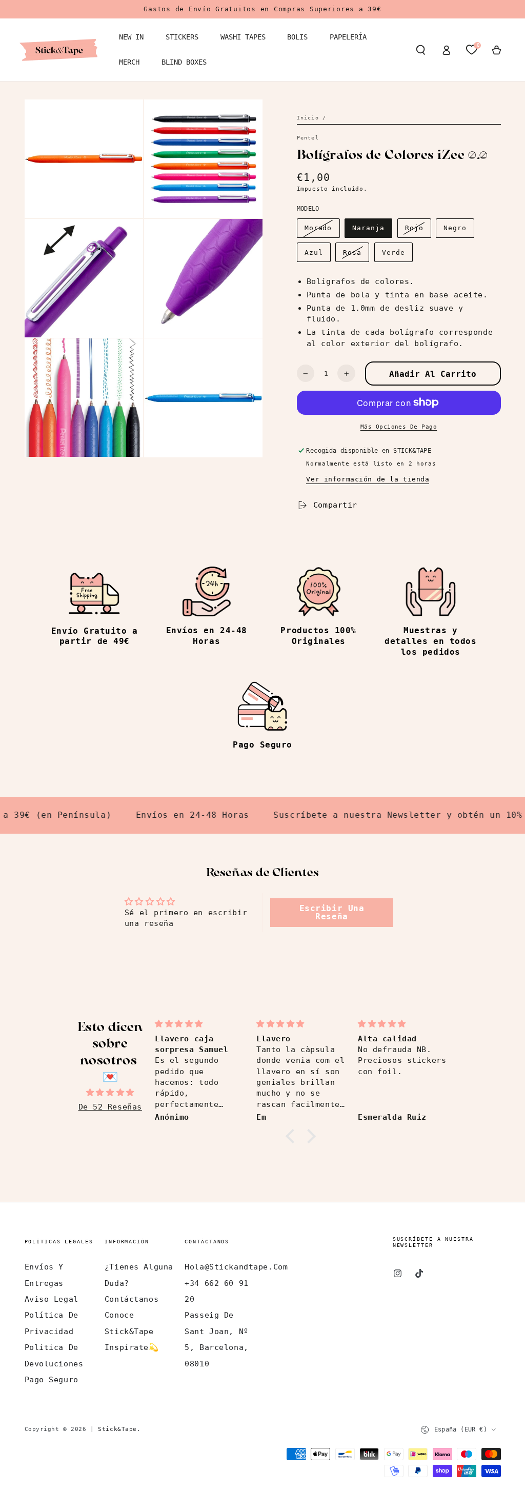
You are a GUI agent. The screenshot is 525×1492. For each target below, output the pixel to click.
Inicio (308, 117)
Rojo (414, 228)
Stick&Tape (117, 1429)
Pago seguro (51, 1379)
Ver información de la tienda (367, 479)
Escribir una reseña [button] (332, 912)
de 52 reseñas (110, 1107)
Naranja (368, 228)
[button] (420, 50)
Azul (314, 252)
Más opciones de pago (398, 426)
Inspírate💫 (132, 1347)
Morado (318, 228)
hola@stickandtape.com (236, 1267)
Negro (455, 228)
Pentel (308, 137)
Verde (393, 252)
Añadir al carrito (432, 374)
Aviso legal (51, 1299)
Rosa (352, 252)
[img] (110, 1092)
